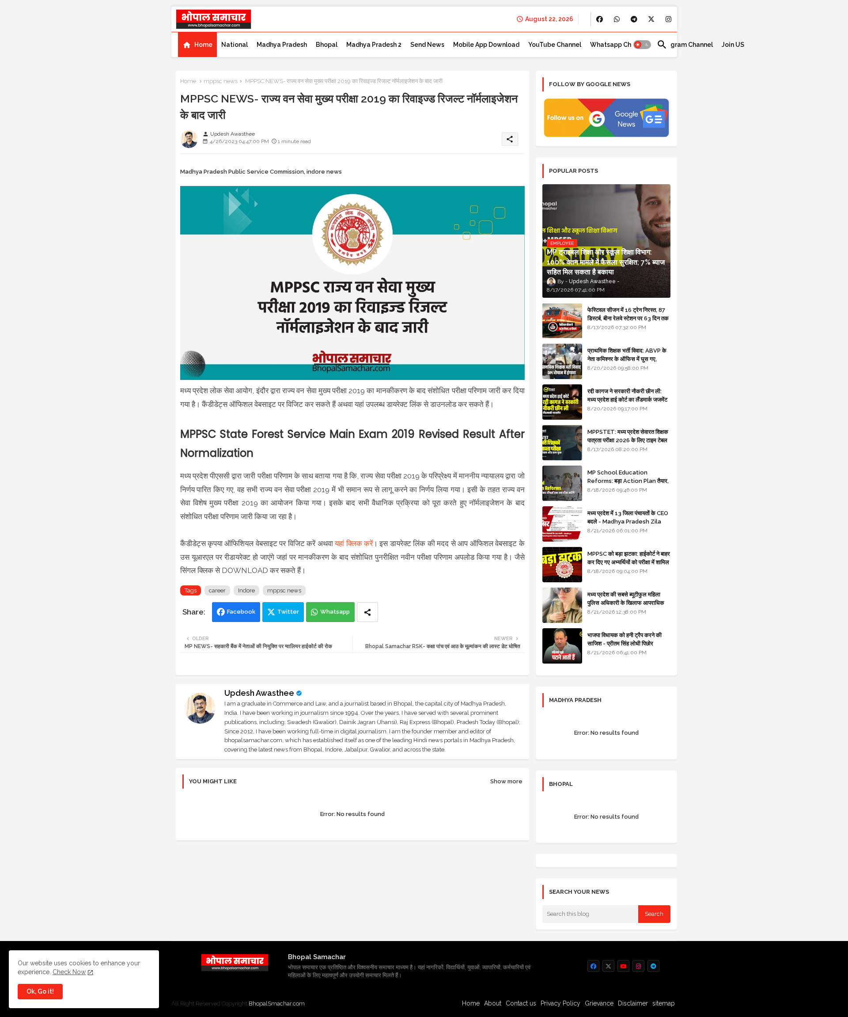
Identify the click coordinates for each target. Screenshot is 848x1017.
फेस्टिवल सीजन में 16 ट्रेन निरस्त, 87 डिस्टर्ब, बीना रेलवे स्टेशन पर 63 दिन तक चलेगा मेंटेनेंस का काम (628, 318)
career (217, 590)
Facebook (241, 611)
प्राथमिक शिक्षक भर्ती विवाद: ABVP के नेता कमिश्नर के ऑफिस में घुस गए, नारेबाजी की (626, 358)
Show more (506, 781)
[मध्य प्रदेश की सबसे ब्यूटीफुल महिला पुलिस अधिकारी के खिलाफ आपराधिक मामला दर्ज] (562, 605)
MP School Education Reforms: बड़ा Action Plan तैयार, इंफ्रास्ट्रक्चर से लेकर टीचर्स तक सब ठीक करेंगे (628, 484)
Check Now (69, 971)
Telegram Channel (685, 44)
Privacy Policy (560, 1003)
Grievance (599, 1003)
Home (203, 44)
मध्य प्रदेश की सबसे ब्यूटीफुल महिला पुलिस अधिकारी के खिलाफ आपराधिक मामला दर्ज (625, 602)
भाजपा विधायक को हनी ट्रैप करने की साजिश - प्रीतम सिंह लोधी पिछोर (624, 639)
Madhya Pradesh (282, 44)
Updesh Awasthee (259, 693)
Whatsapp (335, 611)
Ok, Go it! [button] (40, 991)
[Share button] (367, 612)
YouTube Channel (554, 44)
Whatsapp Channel (619, 44)
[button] (642, 44)
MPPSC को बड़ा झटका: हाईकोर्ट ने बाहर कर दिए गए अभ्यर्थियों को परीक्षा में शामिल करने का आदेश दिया (628, 561)
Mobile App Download (486, 44)
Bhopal (326, 44)
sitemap (663, 1003)
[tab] (197, 44)
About (492, 1003)
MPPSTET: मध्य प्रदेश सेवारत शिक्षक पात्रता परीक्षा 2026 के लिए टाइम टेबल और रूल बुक (627, 440)
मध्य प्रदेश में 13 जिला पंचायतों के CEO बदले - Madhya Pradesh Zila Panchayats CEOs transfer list (627, 525)
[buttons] (599, 19)
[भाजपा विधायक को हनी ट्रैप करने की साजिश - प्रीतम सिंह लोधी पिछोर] (562, 646)
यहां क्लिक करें (354, 543)
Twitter (288, 611)
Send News (427, 44)
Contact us (521, 1003)
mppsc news (221, 81)
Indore (246, 590)
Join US (733, 44)
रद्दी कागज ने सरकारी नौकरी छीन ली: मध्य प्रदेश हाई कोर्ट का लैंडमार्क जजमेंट (627, 395)
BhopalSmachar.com (277, 1003)
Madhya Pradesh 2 (373, 44)
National (234, 44)
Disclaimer (633, 1003)
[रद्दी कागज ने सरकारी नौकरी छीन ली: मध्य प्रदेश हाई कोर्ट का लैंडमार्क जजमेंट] (562, 402)
